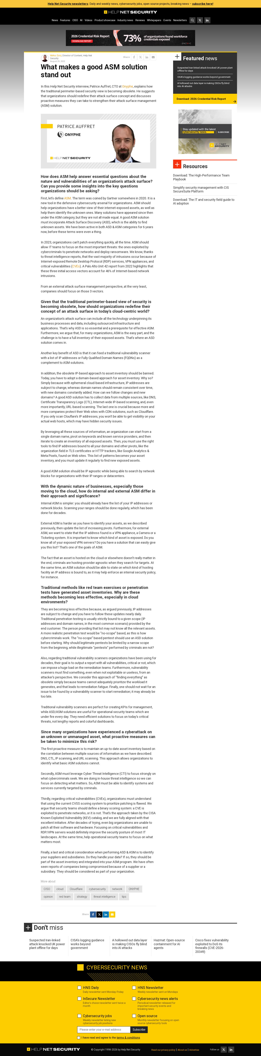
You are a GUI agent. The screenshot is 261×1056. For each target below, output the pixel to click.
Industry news (125, 20)
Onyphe (127, 86)
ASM (67, 198)
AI (81, 20)
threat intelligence (104, 896)
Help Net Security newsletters (68, 4)
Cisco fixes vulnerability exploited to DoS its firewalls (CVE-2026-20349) (212, 946)
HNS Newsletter (151, 988)
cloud (59, 889)
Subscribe (139, 1029)
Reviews (140, 20)
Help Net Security (130, 1049)
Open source (147, 1016)
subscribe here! (202, 4)
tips (124, 896)
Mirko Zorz (55, 55)
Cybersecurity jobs (97, 1016)
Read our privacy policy (163, 1050)
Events (167, 20)
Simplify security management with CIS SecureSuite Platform (201, 189)
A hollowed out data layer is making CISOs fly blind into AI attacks (129, 944)
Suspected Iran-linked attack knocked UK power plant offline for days (47, 944)
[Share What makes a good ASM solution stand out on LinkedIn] (147, 57)
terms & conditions (128, 1037)
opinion (48, 896)
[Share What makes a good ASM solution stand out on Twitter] (140, 57)
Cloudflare (76, 889)
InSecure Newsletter (99, 999)
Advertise (194, 1050)
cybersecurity (97, 889)
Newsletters (180, 20)
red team (64, 896)
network (117, 889)
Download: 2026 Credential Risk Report (201, 98)
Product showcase (105, 20)
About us (182, 1050)
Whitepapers (154, 20)
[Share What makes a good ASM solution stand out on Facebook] (134, 57)
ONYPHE (134, 889)
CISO (75, 20)
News (55, 20)
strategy (82, 896)
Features (65, 20)
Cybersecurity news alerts (158, 999)
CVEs (76, 266)
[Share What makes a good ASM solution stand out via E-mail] (153, 57)
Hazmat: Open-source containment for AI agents (169, 944)
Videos (88, 20)
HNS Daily (91, 988)
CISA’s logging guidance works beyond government (203, 77)
